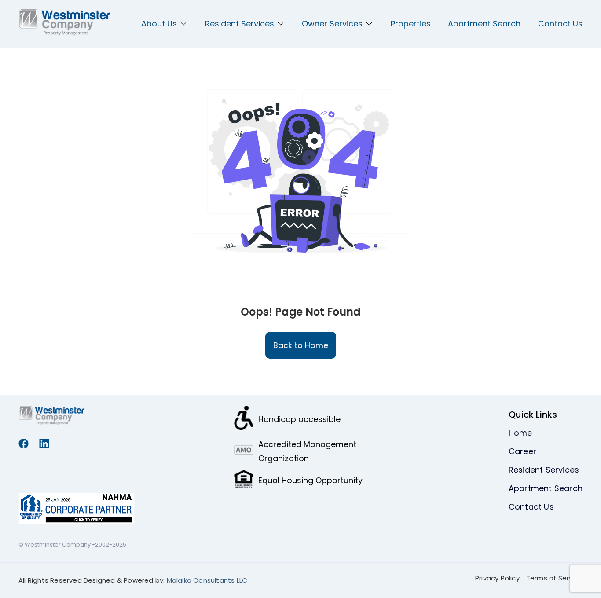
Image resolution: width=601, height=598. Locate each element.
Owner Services (332, 23)
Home (520, 432)
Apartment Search (484, 23)
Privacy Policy (497, 578)
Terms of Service (554, 578)
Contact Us (560, 23)
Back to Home (300, 345)
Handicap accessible (299, 419)
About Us (159, 23)
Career (522, 451)
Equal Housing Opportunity (310, 480)
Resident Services (239, 23)
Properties (411, 23)
